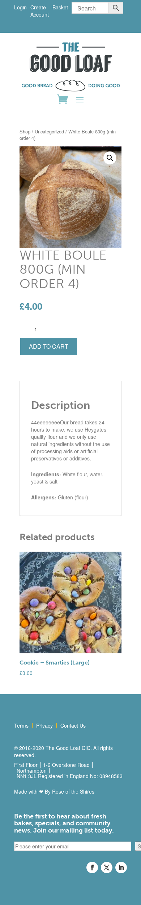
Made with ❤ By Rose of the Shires (54, 791)
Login (20, 7)
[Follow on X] (106, 867)
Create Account (39, 11)
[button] (109, 157)
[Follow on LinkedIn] (121, 867)
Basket (60, 7)
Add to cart (48, 346)
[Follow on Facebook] (92, 867)
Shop (25, 131)
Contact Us (73, 725)
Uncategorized (49, 131)
